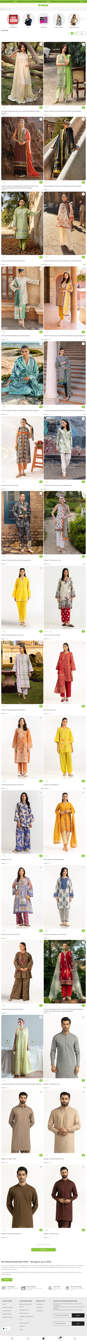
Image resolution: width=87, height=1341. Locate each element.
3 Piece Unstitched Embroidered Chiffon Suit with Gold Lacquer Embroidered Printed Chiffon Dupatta (19, 187)
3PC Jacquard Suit (50, 710)
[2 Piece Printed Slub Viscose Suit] (22, 971)
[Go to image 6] (67, 104)
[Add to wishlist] (40, 44)
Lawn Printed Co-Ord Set (52, 635)
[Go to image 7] (25, 628)
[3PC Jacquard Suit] (65, 672)
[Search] (43, 1338)
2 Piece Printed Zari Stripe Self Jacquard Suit (16, 560)
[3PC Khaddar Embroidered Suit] (65, 822)
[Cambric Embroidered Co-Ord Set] (22, 597)
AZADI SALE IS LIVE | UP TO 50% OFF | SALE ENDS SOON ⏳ (32, 1)
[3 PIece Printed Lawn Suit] (65, 522)
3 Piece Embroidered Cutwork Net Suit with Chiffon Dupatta (21, 1084)
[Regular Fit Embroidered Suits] (65, 1121)
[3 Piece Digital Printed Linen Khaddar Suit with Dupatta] (65, 148)
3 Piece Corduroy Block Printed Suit (13, 261)
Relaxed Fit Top (6, 859)
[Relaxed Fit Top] (22, 822)
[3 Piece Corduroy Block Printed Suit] (22, 223)
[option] (13, 21)
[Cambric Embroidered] (65, 747)
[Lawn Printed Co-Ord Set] (65, 597)
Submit (78, 1315)
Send (78, 1323)
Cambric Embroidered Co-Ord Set (12, 635)
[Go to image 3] (21, 104)
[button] (69, 33)
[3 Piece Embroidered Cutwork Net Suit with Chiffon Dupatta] (22, 1046)
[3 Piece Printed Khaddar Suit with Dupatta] (22, 298)
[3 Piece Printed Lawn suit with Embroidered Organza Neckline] (65, 298)
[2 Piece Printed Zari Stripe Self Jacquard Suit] (22, 522)
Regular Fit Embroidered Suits (54, 1159)
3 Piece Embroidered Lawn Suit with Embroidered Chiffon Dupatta (20, 112)
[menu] (12, 1338)
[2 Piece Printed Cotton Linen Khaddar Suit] (65, 448)
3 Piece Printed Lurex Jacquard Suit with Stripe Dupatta (62, 111)
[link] (28, 1338)
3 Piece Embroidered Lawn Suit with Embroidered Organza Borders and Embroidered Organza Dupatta (63, 1010)
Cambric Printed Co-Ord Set (10, 934)
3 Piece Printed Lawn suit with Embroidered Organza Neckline (65, 335)
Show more (43, 1249)
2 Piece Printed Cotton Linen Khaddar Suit (58, 485)
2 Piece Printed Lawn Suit (9, 485)
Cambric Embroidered (51, 785)
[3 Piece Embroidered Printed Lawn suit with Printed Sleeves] (65, 373)
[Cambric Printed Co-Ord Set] (22, 897)
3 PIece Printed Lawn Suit (52, 560)
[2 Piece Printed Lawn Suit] (22, 448)
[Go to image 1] (19, 104)
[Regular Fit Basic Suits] (22, 1121)
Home (2, 9)
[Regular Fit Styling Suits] (65, 1046)
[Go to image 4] (65, 104)
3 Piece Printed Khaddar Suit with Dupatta (15, 335)
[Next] (83, 18)
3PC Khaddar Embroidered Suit (54, 859)
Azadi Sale (8, 9)
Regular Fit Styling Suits (52, 1084)
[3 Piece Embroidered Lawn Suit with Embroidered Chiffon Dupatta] (22, 73)
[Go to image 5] (66, 104)
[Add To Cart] (41, 107)
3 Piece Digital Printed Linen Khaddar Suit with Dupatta (62, 186)
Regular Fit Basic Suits (8, 1159)
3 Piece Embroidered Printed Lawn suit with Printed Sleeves (64, 410)
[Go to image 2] (20, 104)
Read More (7, 1279)
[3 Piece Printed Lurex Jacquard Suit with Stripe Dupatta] (65, 73)
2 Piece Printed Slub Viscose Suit (12, 1009)
